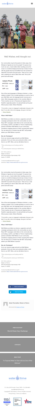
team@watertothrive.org (17, 389)
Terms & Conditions (21, 393)
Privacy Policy (12, 393)
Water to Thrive (20, 307)
